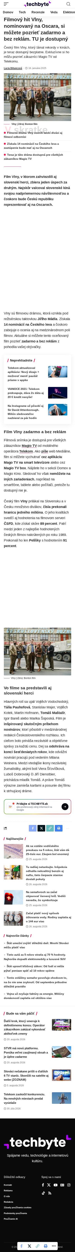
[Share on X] (29, 1246)
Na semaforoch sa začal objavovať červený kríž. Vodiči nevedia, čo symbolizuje (46, 896)
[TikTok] (43, 1193)
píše (44, 451)
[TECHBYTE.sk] (37, 4)
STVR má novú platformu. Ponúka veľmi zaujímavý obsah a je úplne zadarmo (26, 1052)
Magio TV (29, 446)
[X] (49, 1185)
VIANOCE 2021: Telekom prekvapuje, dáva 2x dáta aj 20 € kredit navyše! (26, 393)
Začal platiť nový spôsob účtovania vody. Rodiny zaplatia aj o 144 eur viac (48, 917)
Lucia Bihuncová (13, 68)
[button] (7, 4)
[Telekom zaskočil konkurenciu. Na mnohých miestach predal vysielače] (61, 1098)
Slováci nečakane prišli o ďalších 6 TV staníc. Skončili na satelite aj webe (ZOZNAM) (26, 1075)
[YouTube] (55, 1185)
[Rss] (50, 1193)
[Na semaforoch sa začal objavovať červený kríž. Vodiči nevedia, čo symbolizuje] (13, 897)
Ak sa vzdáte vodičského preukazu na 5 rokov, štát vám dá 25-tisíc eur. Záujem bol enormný (47, 850)
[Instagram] (69, 1185)
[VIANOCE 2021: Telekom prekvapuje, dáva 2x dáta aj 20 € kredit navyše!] (57, 393)
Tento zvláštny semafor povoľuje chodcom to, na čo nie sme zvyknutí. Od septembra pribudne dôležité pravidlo (35, 982)
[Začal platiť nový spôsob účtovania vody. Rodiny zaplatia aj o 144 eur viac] (13, 918)
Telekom (26, 451)
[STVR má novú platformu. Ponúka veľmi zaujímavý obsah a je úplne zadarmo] (61, 1052)
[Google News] (62, 1185)
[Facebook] (43, 1185)
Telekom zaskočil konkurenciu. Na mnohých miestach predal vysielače (24, 1098)
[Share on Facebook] (21, 1246)
